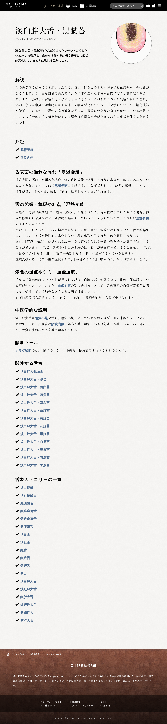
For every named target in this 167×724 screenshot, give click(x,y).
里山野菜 (16, 6)
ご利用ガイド (49, 705)
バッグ (147, 6)
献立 (74, 5)
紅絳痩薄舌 (28, 511)
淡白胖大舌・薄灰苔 (35, 402)
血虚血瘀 (64, 285)
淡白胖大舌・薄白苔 (35, 387)
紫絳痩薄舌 (28, 519)
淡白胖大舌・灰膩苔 (35, 426)
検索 (142, 6)
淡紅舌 (25, 542)
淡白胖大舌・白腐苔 (35, 442)
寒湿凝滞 (61, 186)
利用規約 (105, 705)
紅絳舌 (25, 558)
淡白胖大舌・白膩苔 (35, 410)
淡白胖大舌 (28, 581)
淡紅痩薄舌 (28, 495)
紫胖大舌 (26, 620)
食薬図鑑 (91, 5)
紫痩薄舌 (26, 526)
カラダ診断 (56, 5)
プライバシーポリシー (82, 705)
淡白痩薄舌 (28, 487)
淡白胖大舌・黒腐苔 (35, 465)
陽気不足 (41, 318)
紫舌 (23, 573)
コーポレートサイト (52, 702)
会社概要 (76, 702)
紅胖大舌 (26, 597)
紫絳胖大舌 (28, 612)
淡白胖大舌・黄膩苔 (35, 418)
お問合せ (105, 702)
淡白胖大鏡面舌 (31, 371)
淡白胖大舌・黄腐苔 (35, 449)
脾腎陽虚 (26, 150)
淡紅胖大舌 (28, 589)
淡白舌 (25, 534)
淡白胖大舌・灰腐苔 (35, 457)
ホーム (8, 654)
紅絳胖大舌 (28, 605)
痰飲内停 (26, 157)
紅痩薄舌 (26, 503)
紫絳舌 (25, 565)
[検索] (127, 4)
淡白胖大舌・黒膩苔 (35, 434)
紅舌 (23, 550)
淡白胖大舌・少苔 (33, 379)
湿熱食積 (142, 218)
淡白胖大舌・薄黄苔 (35, 395)
